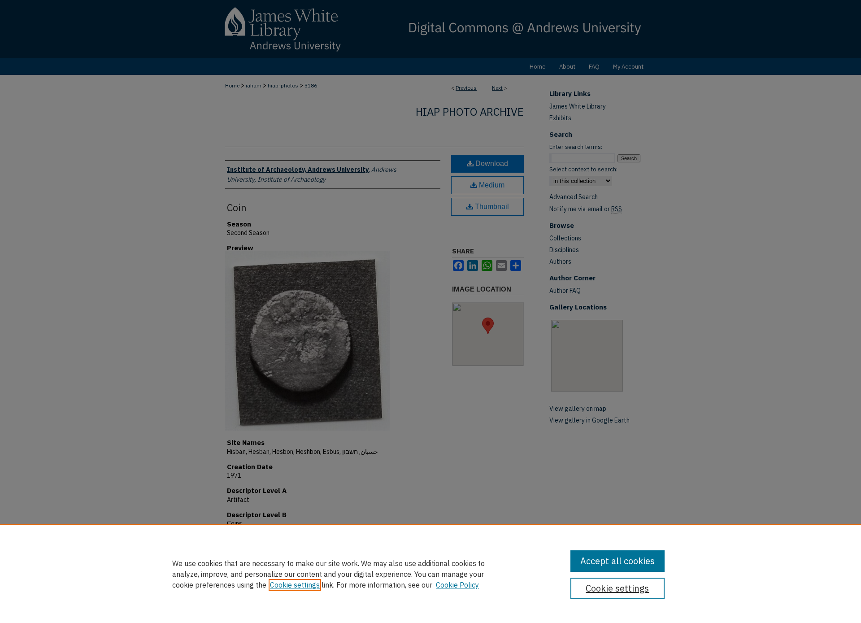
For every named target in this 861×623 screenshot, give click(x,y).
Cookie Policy (457, 584)
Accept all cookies (617, 561)
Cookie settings (295, 584)
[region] (430, 573)
